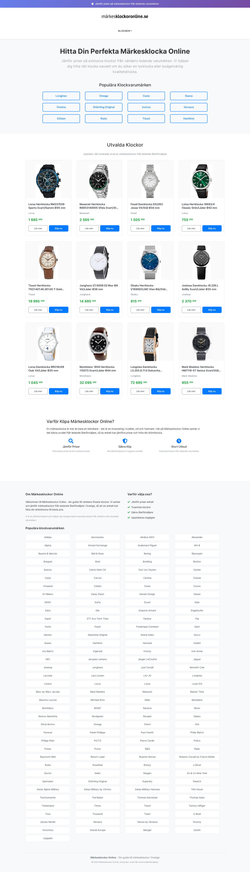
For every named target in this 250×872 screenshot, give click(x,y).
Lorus (98, 683)
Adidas (48, 537)
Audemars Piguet (147, 545)
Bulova (48, 569)
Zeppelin (48, 838)
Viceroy (197, 822)
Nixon (197, 708)
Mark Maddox (97, 691)
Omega (103, 95)
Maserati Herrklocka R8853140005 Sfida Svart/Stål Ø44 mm (99, 208)
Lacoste (47, 675)
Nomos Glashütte (47, 716)
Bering (147, 553)
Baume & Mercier (47, 553)
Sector (48, 773)
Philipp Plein (47, 740)
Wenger (147, 830)
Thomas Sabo (197, 797)
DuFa (98, 602)
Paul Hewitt (147, 732)
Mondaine (197, 700)
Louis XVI (197, 683)
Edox (48, 610)
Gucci (197, 634)
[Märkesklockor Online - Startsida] (125, 16)
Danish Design (147, 594)
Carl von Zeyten (147, 569)
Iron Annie (197, 651)
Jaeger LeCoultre (147, 659)
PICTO (97, 740)
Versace (189, 107)
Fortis (48, 626)
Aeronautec (97, 537)
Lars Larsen (97, 675)
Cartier (197, 569)
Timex (97, 805)
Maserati (147, 691)
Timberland (48, 805)
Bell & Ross (97, 553)
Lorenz (48, 683)
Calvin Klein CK (97, 569)
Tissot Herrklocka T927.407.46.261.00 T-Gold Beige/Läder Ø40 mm (45, 289)
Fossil (98, 626)
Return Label (98, 756)
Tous (48, 814)
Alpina (48, 545)
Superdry (147, 781)
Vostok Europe (97, 830)
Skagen (147, 773)
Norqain (147, 716)
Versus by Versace (147, 822)
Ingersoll (97, 651)
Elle (97, 610)
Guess (189, 95)
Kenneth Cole (197, 667)
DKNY (48, 602)
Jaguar (197, 659)
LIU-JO (147, 675)
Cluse (147, 586)
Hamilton (188, 118)
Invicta (146, 107)
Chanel (197, 578)
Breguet (48, 561)
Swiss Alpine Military (48, 789)
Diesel (197, 594)
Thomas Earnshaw (147, 797)
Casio (146, 95)
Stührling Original (104, 107)
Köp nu (58, 228)
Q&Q (147, 748)
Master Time (197, 691)
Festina (61, 107)
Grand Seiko (147, 634)
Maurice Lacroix (48, 700)
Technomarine (48, 797)
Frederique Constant (147, 626)
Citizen (61, 118)
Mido (147, 700)
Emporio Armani (147, 610)
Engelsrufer (197, 610)
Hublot (197, 643)
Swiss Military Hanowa (147, 789)
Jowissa (48, 667)
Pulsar (47, 748)
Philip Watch (197, 732)
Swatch (197, 781)
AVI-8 (197, 545)
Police (197, 740)
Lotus (147, 683)
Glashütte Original (97, 634)
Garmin (48, 634)
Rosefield (98, 765)
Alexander (197, 537)
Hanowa (147, 643)
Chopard (48, 586)
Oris (197, 724)
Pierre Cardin (147, 740)
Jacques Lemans (97, 659)
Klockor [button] (124, 30)
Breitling (147, 561)
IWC (48, 659)
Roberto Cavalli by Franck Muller (197, 756)
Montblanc (48, 708)
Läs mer (38, 228)
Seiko (98, 773)
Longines (61, 95)
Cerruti (97, 578)
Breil (97, 561)
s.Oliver (197, 765)
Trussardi (98, 814)
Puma (97, 748)
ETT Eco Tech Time (97, 618)
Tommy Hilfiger (197, 805)
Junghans (97, 667)
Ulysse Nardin (47, 822)
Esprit (48, 618)
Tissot (146, 118)
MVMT (97, 708)
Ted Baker (97, 797)
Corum (197, 586)
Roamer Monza (147, 756)
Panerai (48, 732)
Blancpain (197, 553)
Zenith (197, 830)
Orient (147, 724)
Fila (197, 618)
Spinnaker (47, 781)
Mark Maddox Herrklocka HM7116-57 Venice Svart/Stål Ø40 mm (200, 370)
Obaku (197, 716)
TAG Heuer (197, 789)
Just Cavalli (147, 667)
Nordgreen (97, 716)
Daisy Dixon (97, 594)
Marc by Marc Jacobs (48, 691)
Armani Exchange (97, 545)
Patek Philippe (97, 732)
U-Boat (197, 814)
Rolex (48, 765)
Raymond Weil (48, 756)
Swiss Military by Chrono (97, 789)
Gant (197, 626)
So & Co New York (197, 773)
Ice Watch (47, 651)
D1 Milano (48, 594)
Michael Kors (98, 700)
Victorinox (47, 830)
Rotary (147, 765)
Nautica (147, 708)
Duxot (147, 602)
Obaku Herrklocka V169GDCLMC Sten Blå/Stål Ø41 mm (148, 289)
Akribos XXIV (147, 537)
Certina (147, 578)
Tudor (147, 814)
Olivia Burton (48, 724)
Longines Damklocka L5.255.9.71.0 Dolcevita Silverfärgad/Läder (145, 370)
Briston (197, 561)
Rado (104, 118)
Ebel (197, 602)
